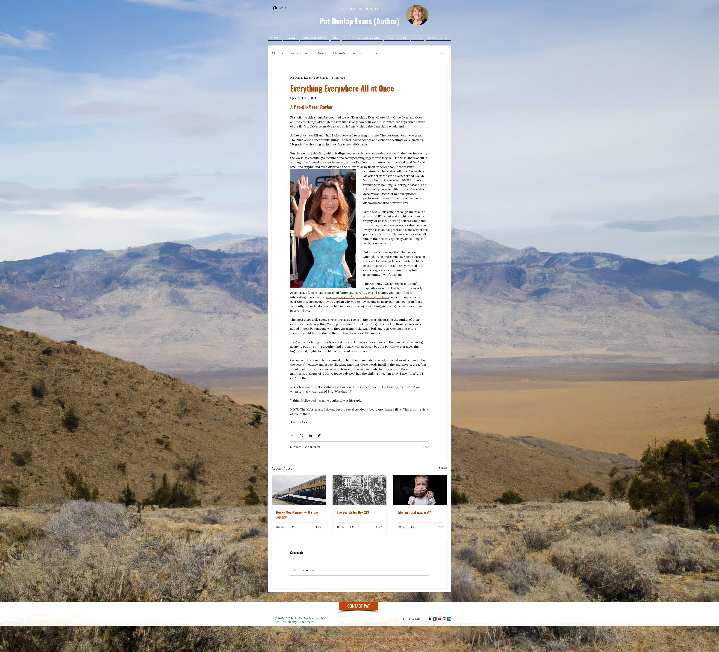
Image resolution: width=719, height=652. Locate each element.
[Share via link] (319, 435)
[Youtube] (440, 619)
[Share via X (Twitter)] (301, 435)
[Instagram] (444, 619)
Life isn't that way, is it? (414, 512)
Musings (339, 53)
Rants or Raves (300, 53)
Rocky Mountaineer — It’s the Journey (297, 514)
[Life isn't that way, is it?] (420, 490)
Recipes (357, 53)
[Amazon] (430, 619)
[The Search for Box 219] (360, 490)
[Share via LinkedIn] (310, 435)
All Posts (277, 53)
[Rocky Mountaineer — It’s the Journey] (299, 490)
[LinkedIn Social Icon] (449, 619)
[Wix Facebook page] (435, 619)
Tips (374, 53)
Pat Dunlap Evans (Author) (359, 21)
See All (443, 467)
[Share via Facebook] (292, 435)
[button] (443, 52)
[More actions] (426, 78)
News (322, 53)
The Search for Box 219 (353, 512)
